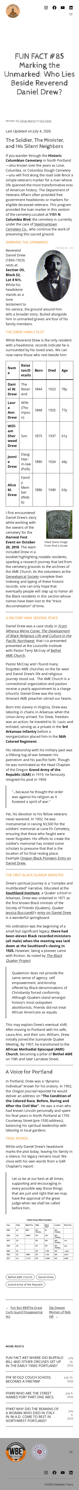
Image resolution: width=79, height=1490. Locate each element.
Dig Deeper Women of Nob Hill (60, 1312)
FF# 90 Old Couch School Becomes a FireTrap (28, 1379)
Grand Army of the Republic (25, 1284)
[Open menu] (71, 14)
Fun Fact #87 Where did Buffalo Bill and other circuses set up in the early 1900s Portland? (34, 1362)
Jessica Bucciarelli (20, 912)
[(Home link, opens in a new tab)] (13, 11)
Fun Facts (45, 121)
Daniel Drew (46, 1277)
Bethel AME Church (20, 1277)
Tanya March (28, 121)
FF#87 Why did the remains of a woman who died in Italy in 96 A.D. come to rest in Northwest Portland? (32, 1415)
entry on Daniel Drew (54, 912)
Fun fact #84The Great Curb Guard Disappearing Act (24, 1312)
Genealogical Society (22, 576)
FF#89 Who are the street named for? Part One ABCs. (30, 1395)
